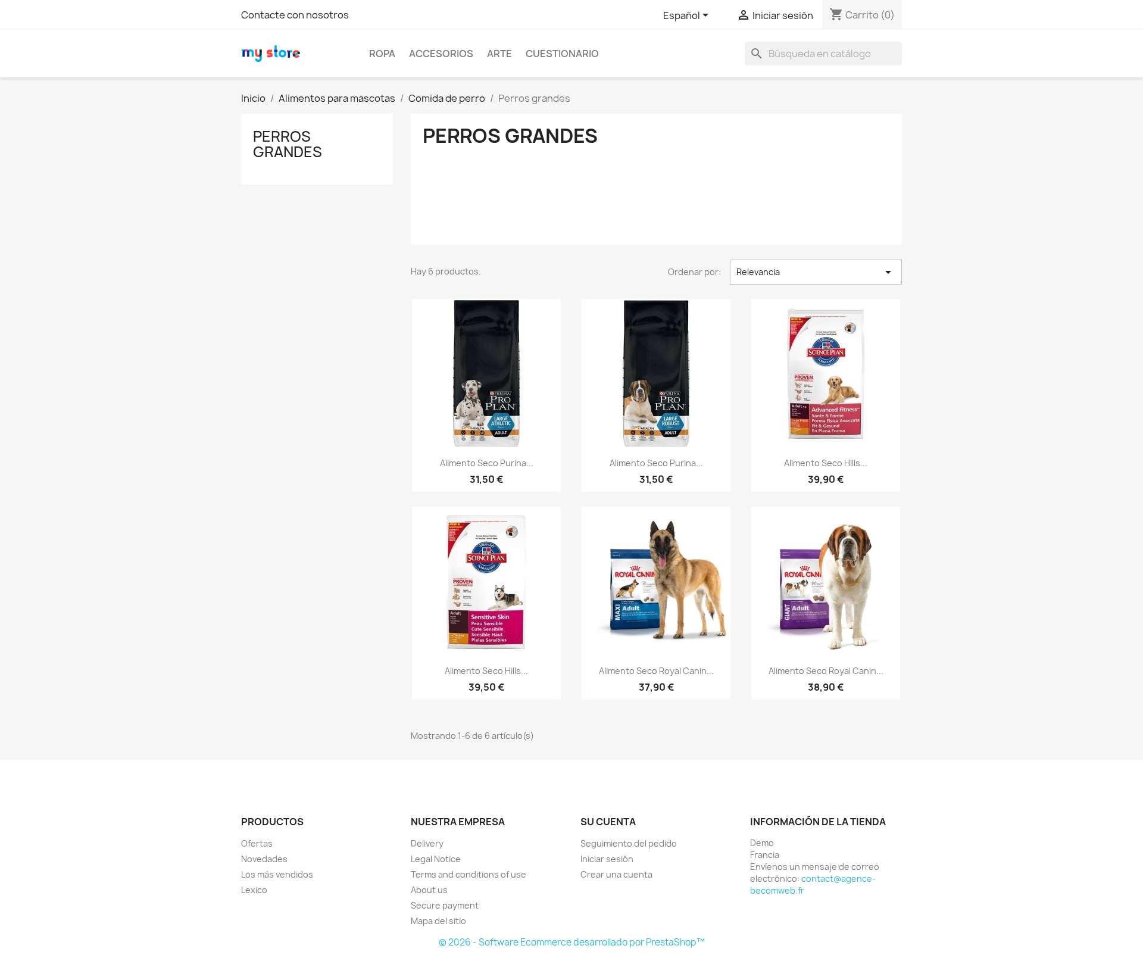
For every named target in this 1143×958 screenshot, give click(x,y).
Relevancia (815, 272)
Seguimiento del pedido (628, 843)
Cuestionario (562, 53)
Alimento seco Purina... (486, 463)
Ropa (382, 53)
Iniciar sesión (606, 859)
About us (429, 889)
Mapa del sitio (438, 920)
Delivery (427, 843)
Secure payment (445, 905)
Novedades (264, 859)
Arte (499, 53)
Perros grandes (287, 144)
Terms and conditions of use (468, 874)
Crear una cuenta (616, 874)
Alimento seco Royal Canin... (656, 670)
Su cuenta (608, 821)
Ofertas (257, 843)
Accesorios (441, 53)
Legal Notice (436, 859)
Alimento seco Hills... (825, 463)
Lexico (254, 889)
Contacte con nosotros (295, 14)
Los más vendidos (277, 874)
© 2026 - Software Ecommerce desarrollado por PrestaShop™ (572, 942)
